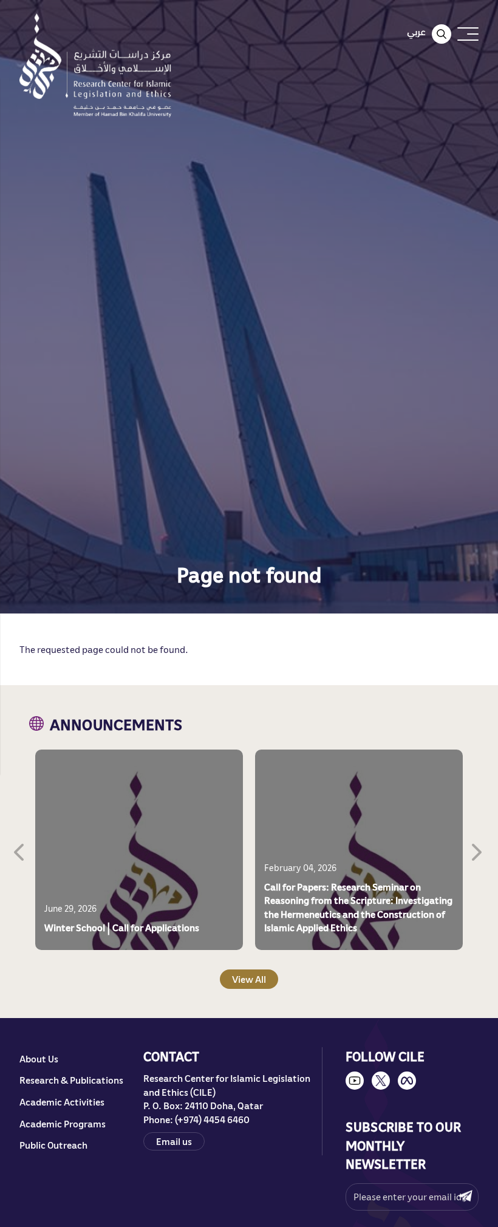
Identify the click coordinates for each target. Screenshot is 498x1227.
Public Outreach (53, 1145)
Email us (174, 1141)
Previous (20, 850)
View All (249, 979)
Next (478, 850)
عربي (416, 32)
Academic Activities (61, 1102)
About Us (38, 1059)
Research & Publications (71, 1080)
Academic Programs (62, 1124)
